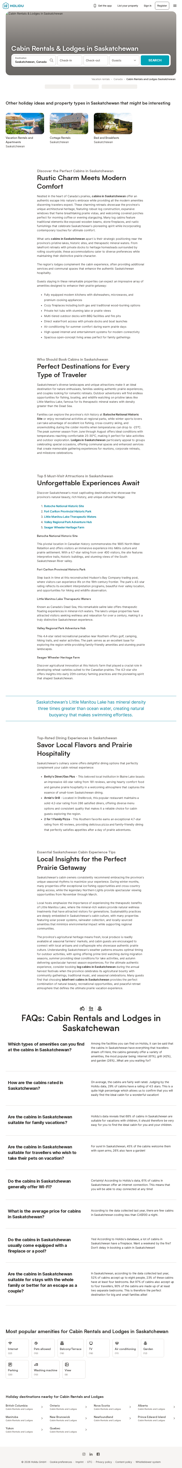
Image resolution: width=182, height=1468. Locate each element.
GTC (89, 1461)
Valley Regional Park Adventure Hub (68, 522)
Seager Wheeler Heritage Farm (64, 527)
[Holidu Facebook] (98, 1454)
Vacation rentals (101, 79)
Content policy (123, 1461)
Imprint (80, 1461)
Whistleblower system (148, 1461)
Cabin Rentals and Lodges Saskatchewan (151, 79)
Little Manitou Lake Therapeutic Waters (70, 516)
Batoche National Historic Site (64, 506)
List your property (127, 5)
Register (162, 5)
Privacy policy (104, 1461)
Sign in (147, 5)
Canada (118, 79)
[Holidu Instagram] (84, 1454)
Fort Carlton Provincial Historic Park (67, 511)
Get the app (105, 5)
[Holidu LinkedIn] (91, 1454)
